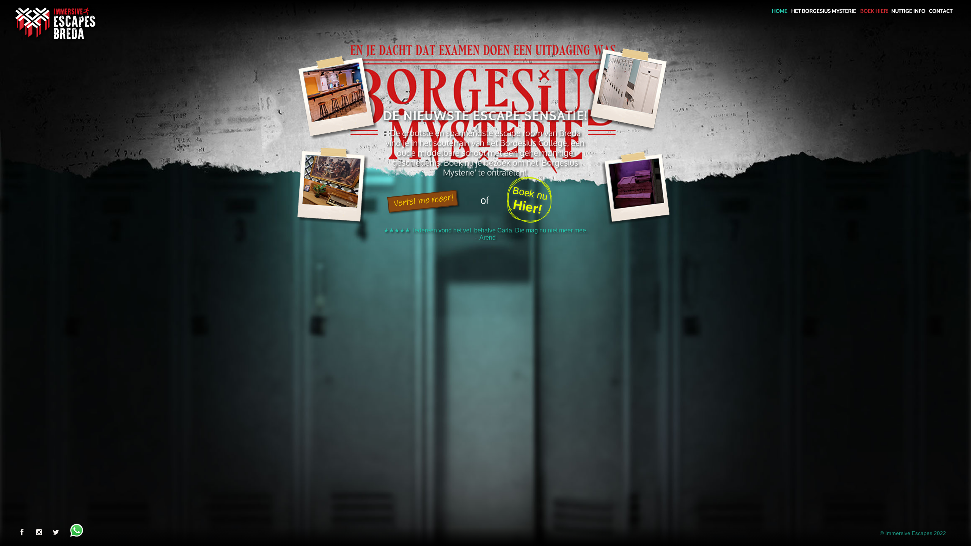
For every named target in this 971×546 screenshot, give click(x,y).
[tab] (485, 246)
